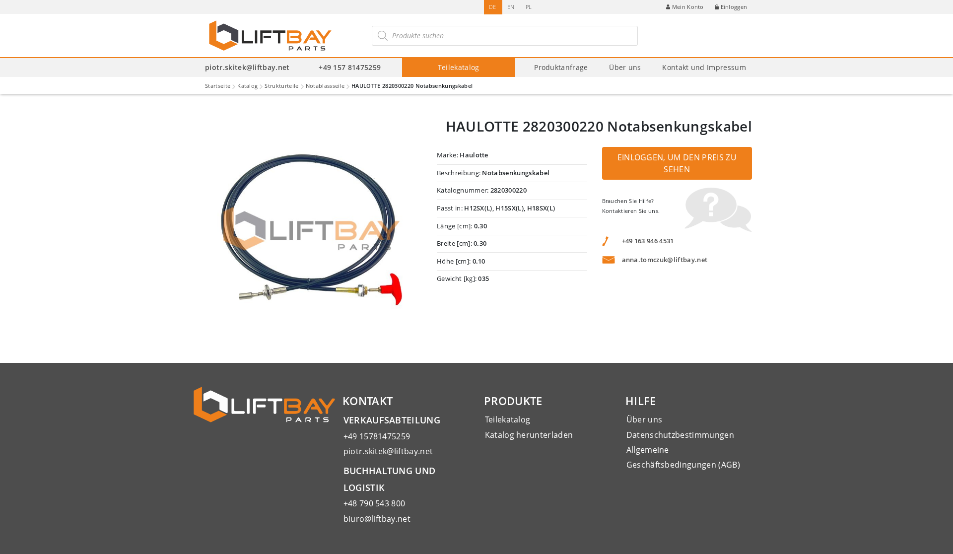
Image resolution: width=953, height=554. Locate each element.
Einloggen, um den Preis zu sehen (677, 163)
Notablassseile (325, 85)
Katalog (247, 85)
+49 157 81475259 (350, 67)
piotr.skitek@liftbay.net (247, 67)
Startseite (217, 85)
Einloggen (734, 6)
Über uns (625, 67)
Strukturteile (281, 85)
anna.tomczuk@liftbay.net (665, 259)
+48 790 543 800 (374, 503)
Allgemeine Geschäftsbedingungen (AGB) (683, 457)
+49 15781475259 (376, 436)
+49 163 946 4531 (648, 240)
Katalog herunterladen (529, 434)
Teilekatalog (458, 67)
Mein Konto (688, 6)
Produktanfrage (561, 67)
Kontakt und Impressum (704, 67)
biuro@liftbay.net (376, 518)
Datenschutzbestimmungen (680, 434)
